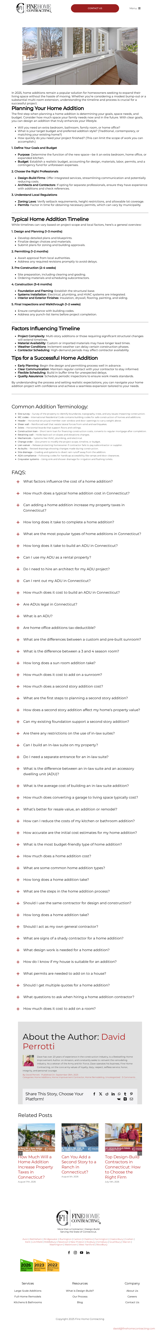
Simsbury (102, 1241)
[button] (20, 1153)
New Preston (77, 1241)
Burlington (66, 1239)
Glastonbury (116, 1239)
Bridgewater (51, 1239)
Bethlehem (36, 1239)
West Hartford (86, 1244)
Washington (56, 1244)
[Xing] (125, 1099)
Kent (27, 1241)
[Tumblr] (125, 1094)
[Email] (131, 1099)
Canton (77, 1239)
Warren (127, 1241)
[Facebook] (94, 1094)
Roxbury (90, 1241)
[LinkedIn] (113, 1094)
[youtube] (81, 1252)
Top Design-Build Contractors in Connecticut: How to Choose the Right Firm (122, 1167)
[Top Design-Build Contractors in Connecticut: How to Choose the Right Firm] (123, 1137)
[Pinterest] (131, 1094)
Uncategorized (112, 1077)
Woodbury (101, 1244)
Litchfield (37, 1241)
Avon (25, 1239)
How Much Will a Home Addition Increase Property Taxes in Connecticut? (35, 1167)
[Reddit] (107, 1094)
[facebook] (69, 1252)
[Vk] (119, 1099)
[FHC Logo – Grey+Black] (34, 3)
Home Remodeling (94, 1077)
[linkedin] (87, 1252)
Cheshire (88, 1239)
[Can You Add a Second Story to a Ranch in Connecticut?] (80, 1137)
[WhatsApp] (119, 1094)
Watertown (71, 1244)
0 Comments (128, 1077)
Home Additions (42, 1077)
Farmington (101, 1239)
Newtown (63, 1241)
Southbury (115, 1241)
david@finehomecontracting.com (134, 1328)
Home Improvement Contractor (68, 1077)
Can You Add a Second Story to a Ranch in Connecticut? (79, 1164)
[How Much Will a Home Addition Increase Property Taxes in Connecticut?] (36, 1137)
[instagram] (75, 1252)
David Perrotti (33, 1074)
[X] (101, 1094)
